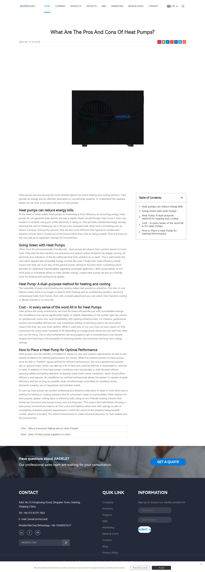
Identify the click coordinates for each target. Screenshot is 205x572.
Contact (153, 6)
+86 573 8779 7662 (34, 512)
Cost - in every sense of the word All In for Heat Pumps (162, 225)
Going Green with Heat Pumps (159, 211)
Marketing (117, 6)
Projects (91, 6)
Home (47, 6)
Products (75, 6)
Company (60, 6)
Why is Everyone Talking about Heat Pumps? (53, 428)
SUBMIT (143, 529)
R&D (104, 6)
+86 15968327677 (61, 525)
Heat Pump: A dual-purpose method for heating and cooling (160, 217)
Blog (105, 546)
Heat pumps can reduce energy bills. (162, 206)
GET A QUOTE (168, 462)
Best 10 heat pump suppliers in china (49, 434)
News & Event (136, 6)
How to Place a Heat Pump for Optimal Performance (159, 232)
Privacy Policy (110, 552)
